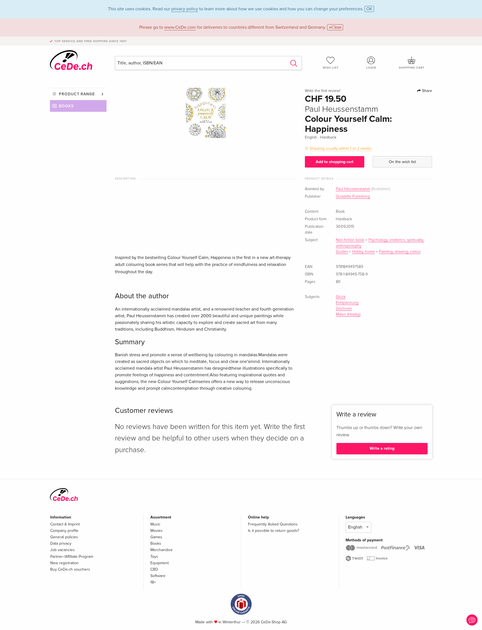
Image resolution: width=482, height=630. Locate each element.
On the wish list (402, 161)
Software (157, 575)
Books (66, 106)
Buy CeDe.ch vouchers (70, 569)
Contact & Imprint (65, 524)
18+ (153, 582)
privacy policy (184, 9)
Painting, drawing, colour (400, 252)
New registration (64, 563)
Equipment (159, 563)
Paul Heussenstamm (353, 189)
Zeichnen (344, 309)
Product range (77, 94)
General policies (64, 537)
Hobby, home (363, 252)
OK (369, 9)
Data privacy (60, 543)
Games (156, 537)
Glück (341, 297)
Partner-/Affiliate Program (71, 556)
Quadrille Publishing (353, 196)
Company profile (64, 530)
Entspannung (347, 303)
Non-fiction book (350, 240)
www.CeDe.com (180, 27)
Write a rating (382, 448)
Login (371, 67)
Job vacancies (62, 549)
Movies (156, 530)
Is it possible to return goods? (273, 530)
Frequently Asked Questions (273, 524)
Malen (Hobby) (348, 314)
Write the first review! (322, 91)
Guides (342, 252)
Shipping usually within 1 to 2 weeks (341, 148)
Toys (154, 556)
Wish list (331, 67)
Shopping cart (412, 67)
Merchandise (161, 549)
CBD (154, 569)
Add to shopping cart (334, 161)
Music (155, 524)
